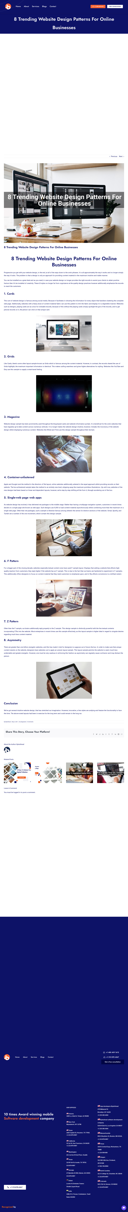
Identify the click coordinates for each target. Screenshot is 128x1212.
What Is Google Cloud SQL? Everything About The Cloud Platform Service (109, 773)
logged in (16, 792)
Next (120, 156)
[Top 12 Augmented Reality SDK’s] (79, 773)
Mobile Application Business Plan (47, 773)
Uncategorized (22, 721)
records (88, 280)
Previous (114, 156)
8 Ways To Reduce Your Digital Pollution (16, 773)
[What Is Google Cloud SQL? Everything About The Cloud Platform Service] (110, 773)
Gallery (19, 773)
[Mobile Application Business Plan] (48, 773)
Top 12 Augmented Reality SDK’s (78, 773)
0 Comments (30, 721)
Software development (21, 1118)
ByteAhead (8, 721)
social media (42, 301)
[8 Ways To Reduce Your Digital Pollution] (17, 773)
